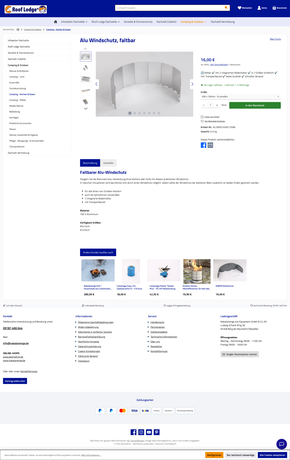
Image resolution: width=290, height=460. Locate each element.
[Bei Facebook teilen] (203, 145)
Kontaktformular (28, 371)
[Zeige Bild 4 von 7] (144, 113)
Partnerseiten (158, 327)
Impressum (83, 361)
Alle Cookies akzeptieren (272, 455)
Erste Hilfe (14, 82)
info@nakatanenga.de (16, 343)
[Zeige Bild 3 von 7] (139, 113)
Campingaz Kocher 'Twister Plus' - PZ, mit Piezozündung (162, 287)
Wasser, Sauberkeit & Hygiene (23, 135)
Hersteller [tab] (108, 163)
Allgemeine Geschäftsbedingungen (96, 322)
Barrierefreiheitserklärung (91, 337)
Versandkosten (137, 440)
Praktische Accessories (20, 123)
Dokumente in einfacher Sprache (95, 332)
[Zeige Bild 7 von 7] (159, 113)
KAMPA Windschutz (225, 286)
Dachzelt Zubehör (17, 59)
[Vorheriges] (96, 84)
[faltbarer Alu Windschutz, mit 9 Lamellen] (144, 84)
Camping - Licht (16, 76)
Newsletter (156, 346)
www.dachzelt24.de (13, 357)
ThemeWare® (170, 443)
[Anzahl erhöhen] (217, 105)
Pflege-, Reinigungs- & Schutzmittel (26, 141)
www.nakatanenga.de (14, 360)
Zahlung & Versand (88, 356)
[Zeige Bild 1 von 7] (130, 113)
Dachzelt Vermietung (18, 153)
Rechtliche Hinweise (88, 341)
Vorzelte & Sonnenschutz (21, 53)
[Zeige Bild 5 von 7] (149, 113)
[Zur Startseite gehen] (25, 9)
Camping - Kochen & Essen (22, 94)
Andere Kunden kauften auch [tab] (98, 252)
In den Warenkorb (255, 105)
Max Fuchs (275, 39)
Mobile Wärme (16, 106)
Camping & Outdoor (18, 65)
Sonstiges (14, 117)
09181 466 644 (280, 305)
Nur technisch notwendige (240, 455)
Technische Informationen (164, 337)
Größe (204, 92)
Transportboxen (16, 146)
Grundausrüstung (17, 88)
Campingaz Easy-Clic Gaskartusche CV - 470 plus (129, 287)
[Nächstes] (192, 84)
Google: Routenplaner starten (241, 354)
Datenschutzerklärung (89, 346)
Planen (12, 129)
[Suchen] (226, 8)
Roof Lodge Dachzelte (19, 46)
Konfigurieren (214, 455)
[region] (137, 84)
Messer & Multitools (19, 71)
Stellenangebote (159, 332)
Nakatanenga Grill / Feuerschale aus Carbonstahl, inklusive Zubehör (97, 287)
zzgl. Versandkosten (219, 64)
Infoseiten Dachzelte (18, 40)
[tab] (90, 163)
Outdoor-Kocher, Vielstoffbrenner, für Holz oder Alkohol (196, 287)
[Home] (56, 21)
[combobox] (169, 8)
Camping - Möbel (17, 100)
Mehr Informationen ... (91, 455)
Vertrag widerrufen (15, 381)
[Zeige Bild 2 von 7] (135, 113)
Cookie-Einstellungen (89, 351)
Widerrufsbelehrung (88, 327)
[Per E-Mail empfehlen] (210, 145)
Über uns (155, 341)
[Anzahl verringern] (204, 105)
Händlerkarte (157, 322)
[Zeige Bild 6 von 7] (154, 113)
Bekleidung (14, 111)
